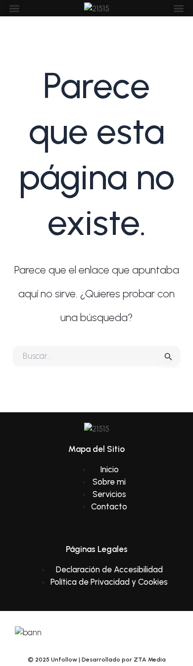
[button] (14, 8)
